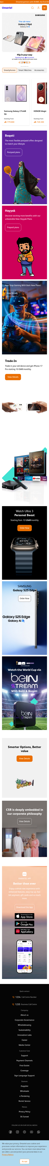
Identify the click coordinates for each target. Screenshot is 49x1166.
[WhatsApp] (38, 1131)
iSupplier (24, 1086)
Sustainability (25, 1030)
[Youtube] (31, 1131)
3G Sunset (24, 1117)
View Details (12, 293)
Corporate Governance (24, 1020)
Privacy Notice (7, 1154)
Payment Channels (24, 1060)
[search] (32, 7)
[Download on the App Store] (24, 916)
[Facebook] (10, 1131)
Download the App (24, 907)
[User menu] (38, 7)
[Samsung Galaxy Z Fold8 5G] (16, 102)
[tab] (9, 70)
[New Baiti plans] (24, 317)
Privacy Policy (24, 1112)
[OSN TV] (24, 468)
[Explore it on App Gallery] (24, 931)
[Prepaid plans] (24, 242)
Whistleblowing (24, 1025)
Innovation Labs (24, 1035)
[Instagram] (17, 1131)
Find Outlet (24, 1065)
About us (24, 1015)
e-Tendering (24, 1096)
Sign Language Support (24, 1075)
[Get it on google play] (24, 924)
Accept (24, 1161)
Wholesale (24, 1091)
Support (24, 1055)
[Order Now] (24, 543)
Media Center (24, 1045)
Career (24, 1040)
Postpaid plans (13, 152)
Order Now (24, 528)
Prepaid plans (13, 227)
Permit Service (24, 1101)
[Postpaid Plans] (24, 167)
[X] (24, 1131)
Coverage (24, 1070)
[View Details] (24, 393)
